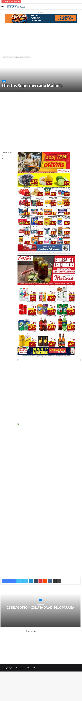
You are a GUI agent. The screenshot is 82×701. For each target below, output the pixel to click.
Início (3, 57)
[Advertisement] (41, 39)
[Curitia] (41, 18)
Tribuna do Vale (31, 668)
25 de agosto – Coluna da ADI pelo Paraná (40, 608)
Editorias (8, 57)
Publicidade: (41, 12)
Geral (13, 57)
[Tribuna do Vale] (16, 6)
